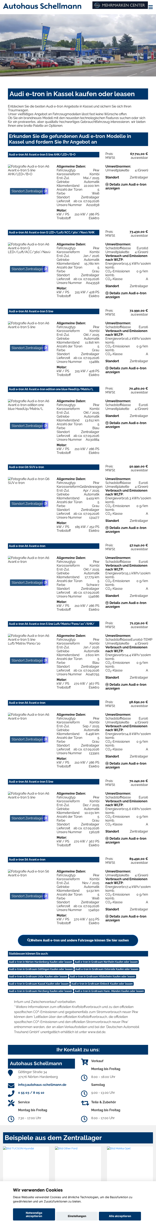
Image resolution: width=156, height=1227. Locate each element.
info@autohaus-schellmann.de (42, 1085)
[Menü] (150, 7)
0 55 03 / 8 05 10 (31, 1093)
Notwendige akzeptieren (34, 1214)
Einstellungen (77, 1216)
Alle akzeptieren (120, 1216)
